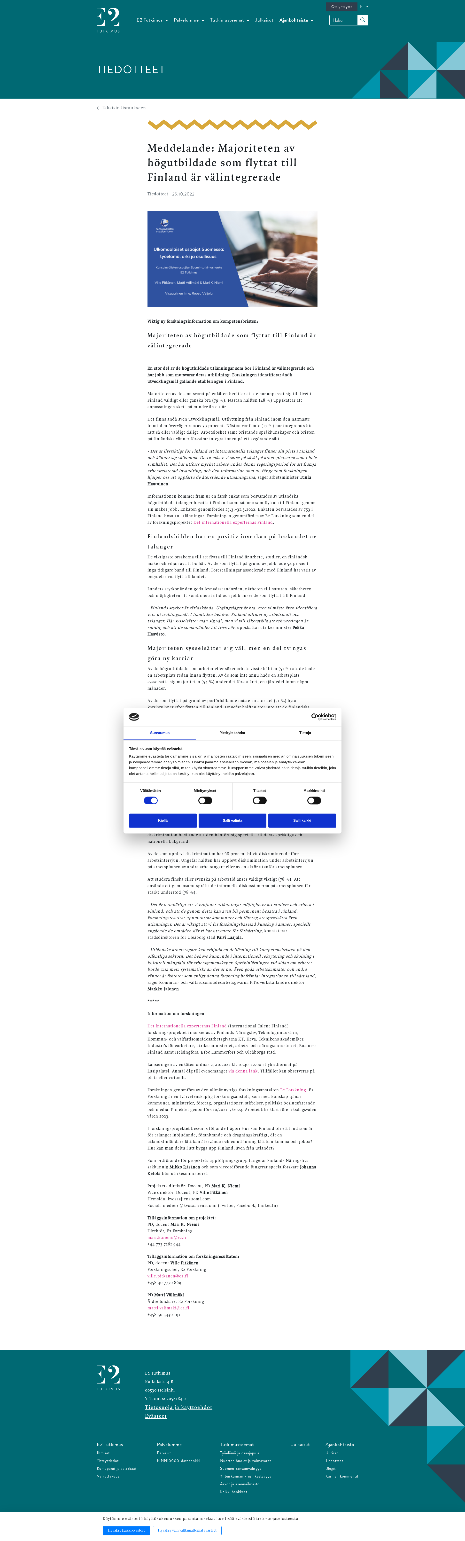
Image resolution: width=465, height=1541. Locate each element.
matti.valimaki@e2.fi (168, 1308)
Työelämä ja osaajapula (239, 1453)
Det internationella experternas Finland (233, 522)
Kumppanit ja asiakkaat (117, 1468)
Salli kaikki (302, 821)
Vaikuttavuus (108, 1476)
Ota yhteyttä (341, 6)
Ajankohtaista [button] (294, 19)
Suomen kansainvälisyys (240, 1468)
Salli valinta (232, 821)
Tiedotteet (334, 1460)
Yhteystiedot (108, 1460)
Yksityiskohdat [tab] (232, 733)
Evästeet (156, 1416)
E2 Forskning (293, 1090)
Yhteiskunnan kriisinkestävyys (245, 1476)
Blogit (331, 1468)
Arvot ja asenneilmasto (240, 1484)
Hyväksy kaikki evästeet (126, 1531)
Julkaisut (264, 19)
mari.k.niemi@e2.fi (166, 1238)
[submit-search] (362, 20)
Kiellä (163, 821)
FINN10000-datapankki (178, 1460)
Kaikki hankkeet (233, 1491)
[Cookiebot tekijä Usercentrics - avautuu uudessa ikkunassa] (315, 716)
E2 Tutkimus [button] (150, 19)
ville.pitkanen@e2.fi (167, 1276)
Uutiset (332, 1453)
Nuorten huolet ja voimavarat (245, 1460)
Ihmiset (103, 1453)
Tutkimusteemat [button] (227, 19)
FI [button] (362, 6)
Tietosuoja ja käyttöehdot (178, 1407)
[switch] (205, 800)
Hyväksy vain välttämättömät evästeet (187, 1531)
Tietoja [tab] (305, 733)
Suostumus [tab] (160, 733)
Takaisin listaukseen (124, 108)
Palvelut (164, 1453)
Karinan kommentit (342, 1476)
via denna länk (243, 1071)
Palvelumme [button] (187, 19)
